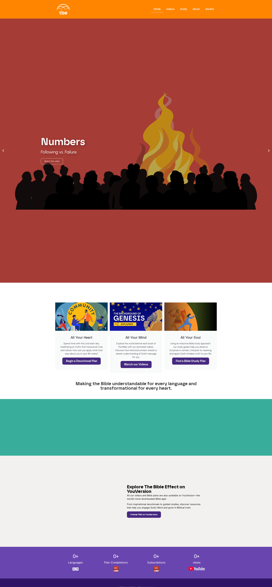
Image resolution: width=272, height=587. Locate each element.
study (183, 9)
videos (170, 9)
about (196, 9)
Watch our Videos (136, 364)
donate (209, 9)
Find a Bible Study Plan (191, 361)
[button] (3, 150)
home (157, 9)
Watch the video (52, 161)
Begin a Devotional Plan (81, 361)
